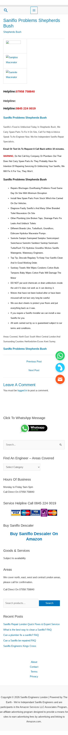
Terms (34, 671)
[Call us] (60, 367)
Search (49, 603)
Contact (34, 666)
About (34, 662)
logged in (22, 390)
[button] (5, 10)
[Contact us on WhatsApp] (60, 355)
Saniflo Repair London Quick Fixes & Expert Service (31, 624)
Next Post (34, 370)
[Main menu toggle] (34, 10)
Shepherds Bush (12, 32)
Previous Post (34, 361)
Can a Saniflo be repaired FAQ (19, 640)
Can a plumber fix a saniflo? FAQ (21, 635)
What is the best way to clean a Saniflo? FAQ (27, 629)
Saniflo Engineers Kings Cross (19, 646)
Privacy (34, 676)
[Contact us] (60, 379)
